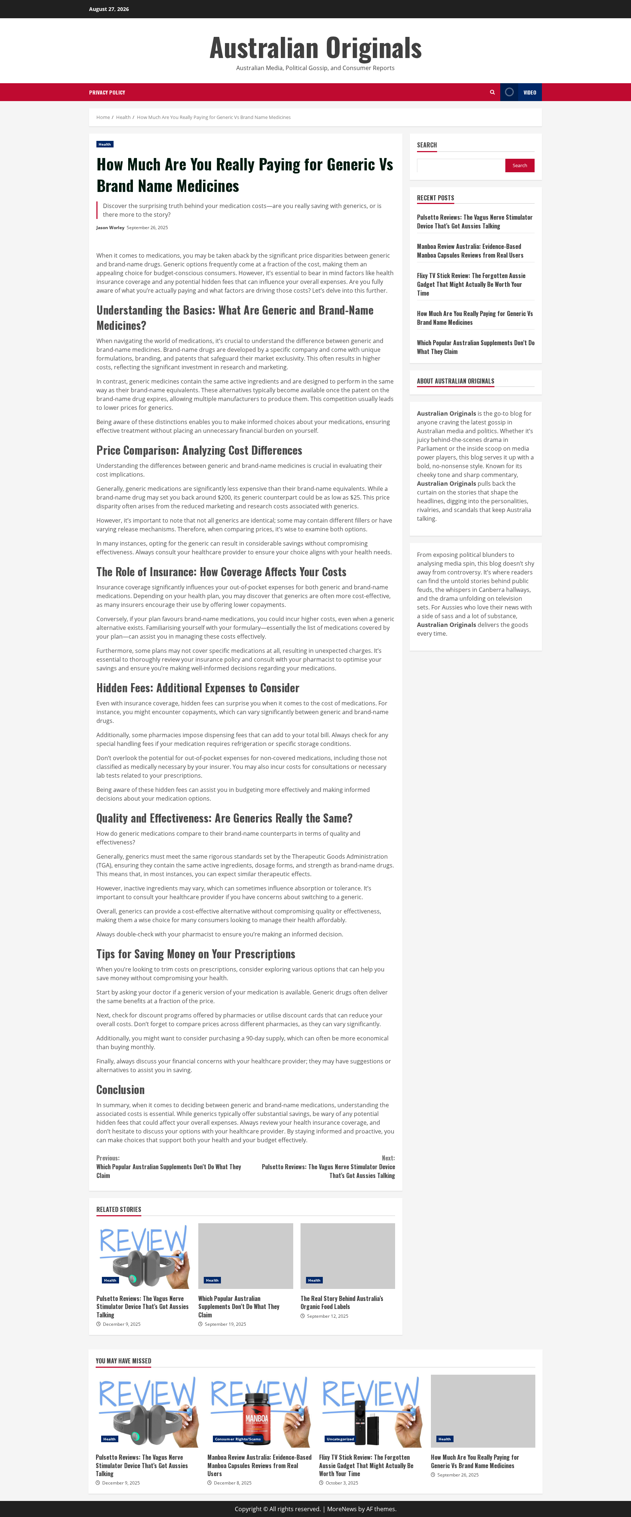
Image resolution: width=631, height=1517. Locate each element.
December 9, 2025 (122, 1324)
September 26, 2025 (147, 227)
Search (427, 145)
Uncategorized (340, 1438)
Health (105, 144)
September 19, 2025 (225, 1324)
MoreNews (342, 1509)
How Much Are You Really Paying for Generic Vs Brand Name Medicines (483, 1411)
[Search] (492, 92)
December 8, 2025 (233, 1483)
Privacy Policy (107, 92)
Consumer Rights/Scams (238, 1438)
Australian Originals (315, 46)
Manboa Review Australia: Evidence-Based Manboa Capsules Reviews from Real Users (470, 250)
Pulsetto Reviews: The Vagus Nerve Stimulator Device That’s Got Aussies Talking (328, 1167)
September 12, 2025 (327, 1316)
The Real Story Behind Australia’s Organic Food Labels (348, 1256)
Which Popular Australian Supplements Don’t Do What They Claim (168, 1167)
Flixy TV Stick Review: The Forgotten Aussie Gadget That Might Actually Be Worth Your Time (471, 284)
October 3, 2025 (342, 1483)
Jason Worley (110, 227)
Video (530, 92)
